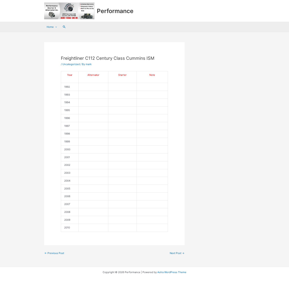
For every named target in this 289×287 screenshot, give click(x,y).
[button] (64, 27)
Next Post (177, 253)
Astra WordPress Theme (171, 272)
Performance (115, 10)
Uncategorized (71, 64)
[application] (55, 27)
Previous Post (54, 253)
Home (50, 26)
